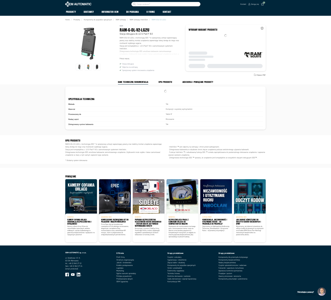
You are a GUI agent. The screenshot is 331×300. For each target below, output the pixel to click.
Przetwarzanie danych (124, 279)
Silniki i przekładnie (174, 268)
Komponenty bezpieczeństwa (229, 260)
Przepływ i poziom (225, 273)
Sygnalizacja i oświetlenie (176, 260)
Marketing (120, 271)
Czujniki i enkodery (174, 257)
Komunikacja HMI (174, 281)
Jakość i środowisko (123, 262)
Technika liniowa (173, 273)
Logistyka (119, 268)
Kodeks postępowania (124, 265)
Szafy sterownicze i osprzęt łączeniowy (181, 279)
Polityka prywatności (124, 276)
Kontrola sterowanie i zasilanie (178, 276)
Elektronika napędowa (175, 271)
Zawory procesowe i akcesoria (230, 276)
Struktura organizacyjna (125, 260)
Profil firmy (120, 257)
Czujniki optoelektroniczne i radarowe (232, 265)
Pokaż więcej (124, 58)
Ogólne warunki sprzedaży (126, 273)
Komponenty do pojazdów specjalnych (181, 265)
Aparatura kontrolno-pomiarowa (230, 271)
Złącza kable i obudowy (176, 262)
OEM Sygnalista (122, 281)
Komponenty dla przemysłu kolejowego (233, 257)
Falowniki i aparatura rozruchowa (231, 268)
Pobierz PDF (261, 75)
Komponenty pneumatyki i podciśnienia (233, 279)
